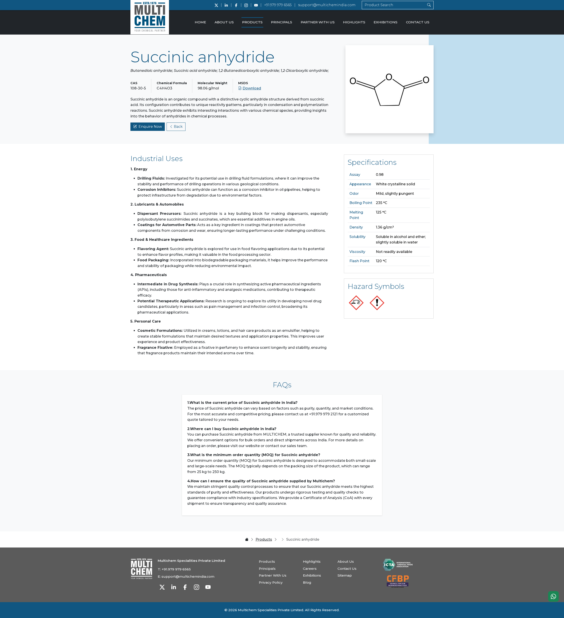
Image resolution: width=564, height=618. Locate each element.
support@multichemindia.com (327, 5)
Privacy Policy (271, 582)
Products (252, 22)
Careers (310, 568)
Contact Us (417, 22)
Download (252, 88)
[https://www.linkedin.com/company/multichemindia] (226, 5)
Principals (281, 22)
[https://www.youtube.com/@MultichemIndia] (256, 5)
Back (178, 126)
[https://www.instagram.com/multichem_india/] (246, 5)
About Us (224, 22)
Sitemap (345, 575)
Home (200, 22)
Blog (307, 582)
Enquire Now (150, 126)
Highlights (354, 22)
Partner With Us (318, 22)
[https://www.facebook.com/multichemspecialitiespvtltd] (236, 5)
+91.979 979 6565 (278, 5)
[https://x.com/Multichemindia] (216, 5)
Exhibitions (385, 22)
